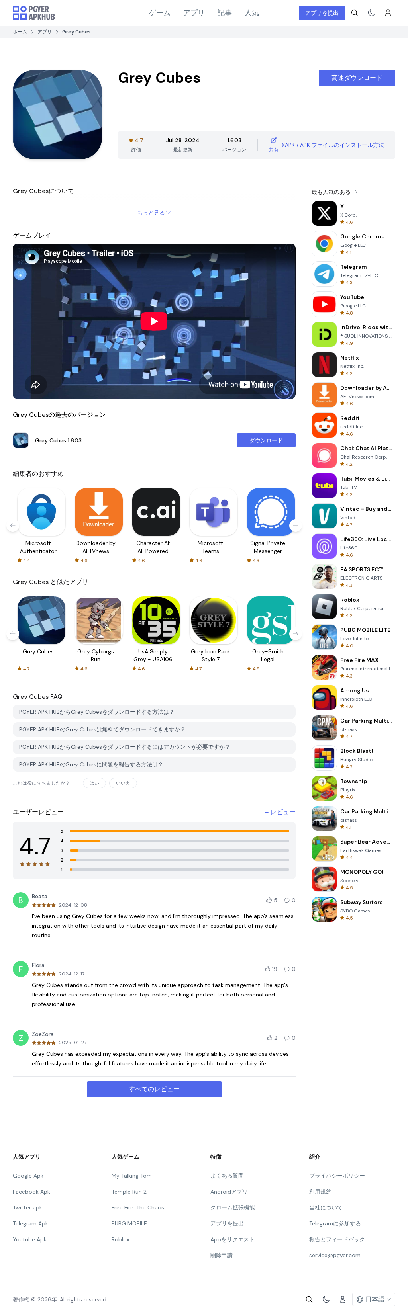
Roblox (120, 1239)
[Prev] (12, 525)
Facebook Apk (31, 1191)
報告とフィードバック (337, 1239)
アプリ (194, 13)
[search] (354, 13)
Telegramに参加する (335, 1223)
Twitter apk (27, 1207)
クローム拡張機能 (232, 1207)
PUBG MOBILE (129, 1223)
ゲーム (160, 13)
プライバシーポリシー (337, 1175)
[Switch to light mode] (371, 13)
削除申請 (221, 1255)
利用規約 (320, 1191)
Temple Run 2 (129, 1191)
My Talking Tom (132, 1175)
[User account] (388, 13)
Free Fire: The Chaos (138, 1207)
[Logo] (34, 13)
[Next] (295, 525)
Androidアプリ (229, 1191)
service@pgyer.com (335, 1255)
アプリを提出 (322, 12)
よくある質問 (227, 1175)
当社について (326, 1207)
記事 (225, 13)
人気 (252, 13)
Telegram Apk (30, 1223)
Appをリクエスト (232, 1239)
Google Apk (28, 1175)
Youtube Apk (30, 1239)
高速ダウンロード (357, 78)
